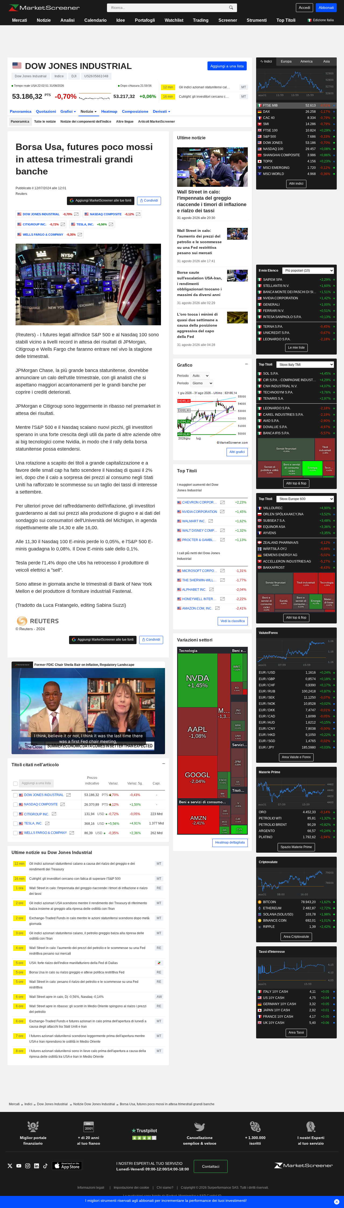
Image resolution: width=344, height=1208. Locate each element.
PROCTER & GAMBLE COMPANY (199, 540)
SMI (266, 124)
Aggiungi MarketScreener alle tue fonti (103, 200)
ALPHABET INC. (194, 590)
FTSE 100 (270, 130)
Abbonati (326, 7)
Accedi (304, 7)
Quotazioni (46, 111)
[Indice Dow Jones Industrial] (75, 214)
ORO (262, 812)
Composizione (135, 111)
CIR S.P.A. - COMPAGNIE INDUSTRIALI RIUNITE (290, 380)
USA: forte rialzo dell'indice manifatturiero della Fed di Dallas (73, 963)
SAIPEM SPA (272, 280)
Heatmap (109, 111)
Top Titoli (286, 20)
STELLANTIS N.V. (276, 286)
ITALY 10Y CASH (275, 992)
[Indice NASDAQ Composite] (137, 214)
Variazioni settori (194, 640)
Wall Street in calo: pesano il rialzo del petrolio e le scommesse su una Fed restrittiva (83, 984)
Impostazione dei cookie (131, 1187)
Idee (120, 20)
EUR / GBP (267, 679)
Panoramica (20, 111)
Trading (201, 20)
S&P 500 (269, 136)
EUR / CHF (267, 685)
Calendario (95, 20)
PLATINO (265, 837)
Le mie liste (296, 347)
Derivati (160, 111)
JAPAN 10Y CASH (276, 1010)
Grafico (184, 365)
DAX (266, 112)
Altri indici (296, 183)
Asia (326, 61)
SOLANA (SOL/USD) (278, 914)
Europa (286, 61)
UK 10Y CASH (273, 1023)
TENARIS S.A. (273, 398)
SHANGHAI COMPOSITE (281, 155)
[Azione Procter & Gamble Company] (222, 540)
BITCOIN (269, 902)
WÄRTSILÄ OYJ (274, 549)
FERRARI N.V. (273, 311)
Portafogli (145, 20)
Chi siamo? (165, 1187)
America (306, 61)
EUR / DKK (267, 710)
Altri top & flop (296, 483)
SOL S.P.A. (271, 373)
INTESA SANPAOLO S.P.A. (282, 317)
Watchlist (174, 20)
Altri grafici (237, 452)
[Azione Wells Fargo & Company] (79, 234)
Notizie (44, 20)
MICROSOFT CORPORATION (199, 571)
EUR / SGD (267, 741)
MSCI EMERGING (276, 168)
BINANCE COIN (274, 920)
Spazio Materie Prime (296, 847)
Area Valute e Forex (296, 757)
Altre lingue (125, 121)
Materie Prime (269, 772)
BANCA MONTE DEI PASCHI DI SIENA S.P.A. (290, 292)
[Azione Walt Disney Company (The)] (222, 531)
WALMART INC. (194, 521)
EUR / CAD (267, 716)
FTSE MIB (270, 105)
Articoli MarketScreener (156, 121)
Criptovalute (268, 862)
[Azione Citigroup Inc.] (62, 224)
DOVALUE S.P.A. (275, 427)
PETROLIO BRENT (273, 825)
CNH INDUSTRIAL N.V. (280, 386)
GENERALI (271, 304)
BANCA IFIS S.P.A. (276, 433)
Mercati (19, 20)
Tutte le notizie (45, 121)
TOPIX (268, 161)
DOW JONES (272, 143)
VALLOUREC (273, 508)
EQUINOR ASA (274, 527)
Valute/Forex (268, 633)
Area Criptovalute (296, 937)
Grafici (67, 111)
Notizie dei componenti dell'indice (85, 121)
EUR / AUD (267, 722)
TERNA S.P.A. (273, 327)
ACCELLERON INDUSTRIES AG (287, 561)
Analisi (67, 20)
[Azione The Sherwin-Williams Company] (222, 580)
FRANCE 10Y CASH (278, 1017)
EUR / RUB (267, 691)
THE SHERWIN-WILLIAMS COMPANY (199, 580)
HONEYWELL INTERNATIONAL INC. (199, 599)
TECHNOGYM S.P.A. (278, 392)
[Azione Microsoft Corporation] (222, 571)
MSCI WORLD (273, 174)
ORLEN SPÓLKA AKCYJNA (283, 514)
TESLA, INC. (33, 823)
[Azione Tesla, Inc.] (110, 224)
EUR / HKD (267, 735)
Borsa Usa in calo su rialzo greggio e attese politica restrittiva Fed (76, 972)
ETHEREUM (272, 908)
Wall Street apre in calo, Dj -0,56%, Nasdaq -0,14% (66, 997)
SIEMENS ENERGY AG (280, 555)
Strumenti (257, 20)
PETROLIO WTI (270, 818)
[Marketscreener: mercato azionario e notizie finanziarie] (44, 8)
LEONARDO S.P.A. (277, 339)
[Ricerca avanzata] (231, 7)
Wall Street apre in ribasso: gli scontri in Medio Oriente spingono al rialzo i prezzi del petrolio (87, 1009)
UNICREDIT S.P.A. (276, 333)
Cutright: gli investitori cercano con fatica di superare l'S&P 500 (204, 96)
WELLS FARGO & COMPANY (45, 833)
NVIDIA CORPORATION (199, 512)
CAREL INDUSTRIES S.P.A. (283, 415)
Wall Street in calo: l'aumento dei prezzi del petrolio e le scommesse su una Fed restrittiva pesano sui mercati (87, 950)
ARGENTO (267, 831)
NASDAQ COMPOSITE (41, 804)
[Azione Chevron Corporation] (222, 502)
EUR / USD (267, 672)
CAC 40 (269, 118)
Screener (227, 20)
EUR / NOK (267, 704)
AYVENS (269, 533)
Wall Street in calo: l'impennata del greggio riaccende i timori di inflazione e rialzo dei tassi (88, 891)
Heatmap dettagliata (230, 842)
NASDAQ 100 (273, 149)
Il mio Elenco (268, 270)
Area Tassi (296, 1032)
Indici (267, 61)
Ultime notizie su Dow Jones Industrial (52, 852)
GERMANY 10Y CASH (279, 1004)
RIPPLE (269, 927)
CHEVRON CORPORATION (199, 502)
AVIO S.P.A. (271, 421)
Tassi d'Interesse (272, 952)
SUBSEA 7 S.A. (274, 521)
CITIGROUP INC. (36, 814)
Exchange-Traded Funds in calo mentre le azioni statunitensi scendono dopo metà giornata (89, 921)
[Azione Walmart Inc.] (210, 521)
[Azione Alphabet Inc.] (211, 590)
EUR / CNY (267, 729)
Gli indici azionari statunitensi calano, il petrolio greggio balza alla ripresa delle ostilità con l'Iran (86, 936)
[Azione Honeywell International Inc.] (222, 599)
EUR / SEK (267, 697)
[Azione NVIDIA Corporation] (221, 512)
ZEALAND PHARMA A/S (280, 543)
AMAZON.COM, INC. (197, 608)
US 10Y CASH (273, 998)
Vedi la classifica (233, 621)
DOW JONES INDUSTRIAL (43, 795)
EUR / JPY (266, 747)
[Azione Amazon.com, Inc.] (217, 608)
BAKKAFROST (274, 568)
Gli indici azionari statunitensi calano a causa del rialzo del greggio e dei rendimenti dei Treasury (204, 87)
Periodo (183, 376)
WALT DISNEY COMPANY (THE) (199, 530)
